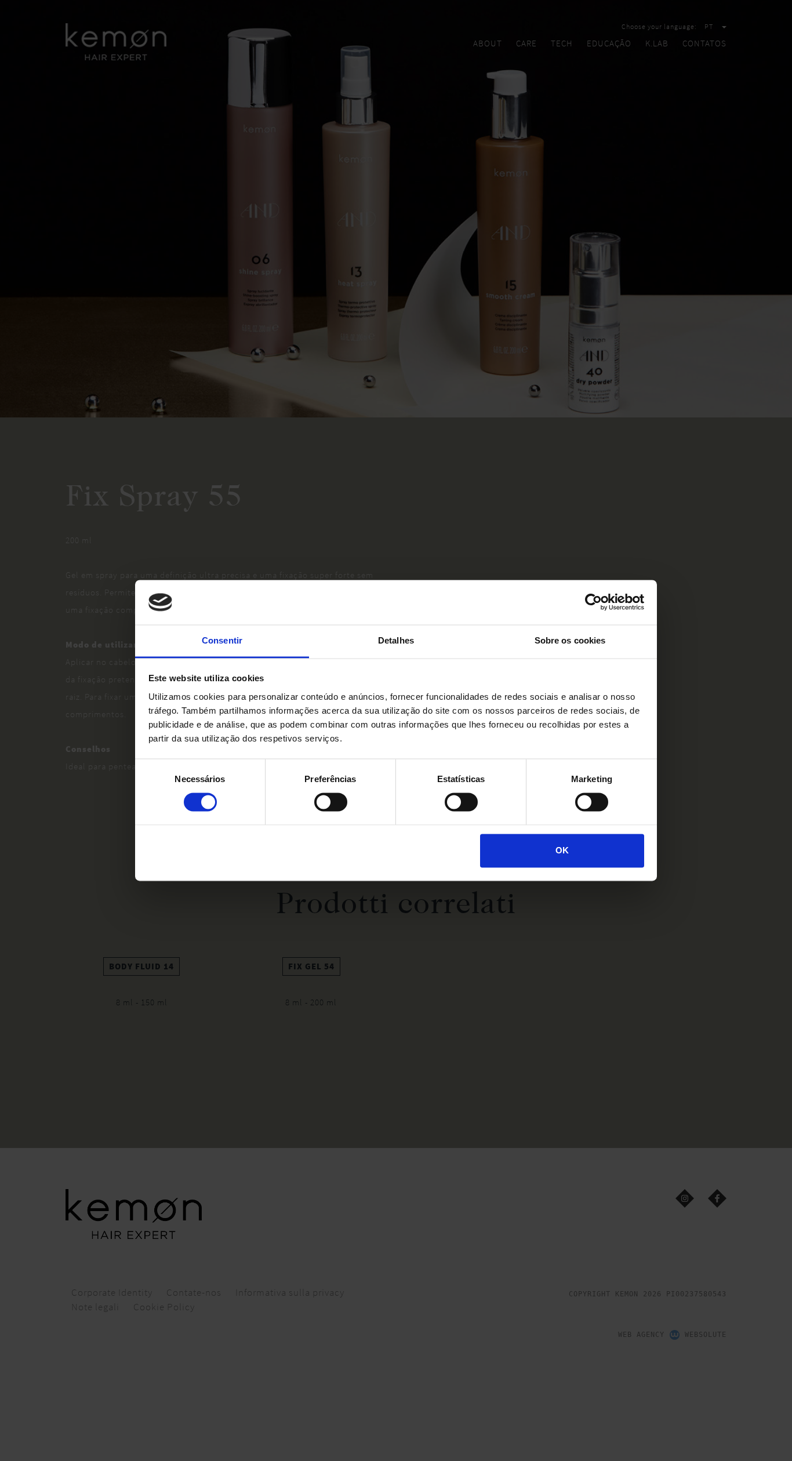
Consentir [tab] (222, 640)
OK (562, 850)
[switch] (330, 802)
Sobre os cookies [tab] (570, 640)
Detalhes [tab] (396, 640)
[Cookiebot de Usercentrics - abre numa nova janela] (593, 602)
